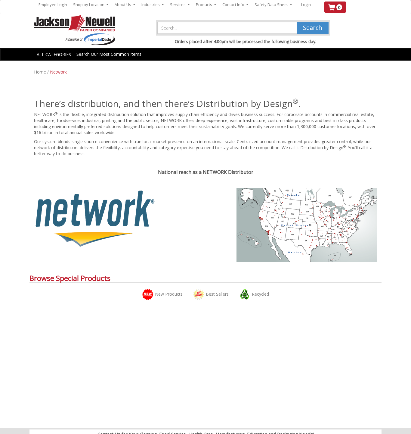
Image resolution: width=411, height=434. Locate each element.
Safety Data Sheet (273, 5)
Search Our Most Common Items (108, 54)
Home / (42, 72)
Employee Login (53, 4)
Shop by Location (91, 5)
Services (180, 5)
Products (206, 5)
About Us (125, 5)
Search (312, 28)
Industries (152, 5)
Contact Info (235, 5)
